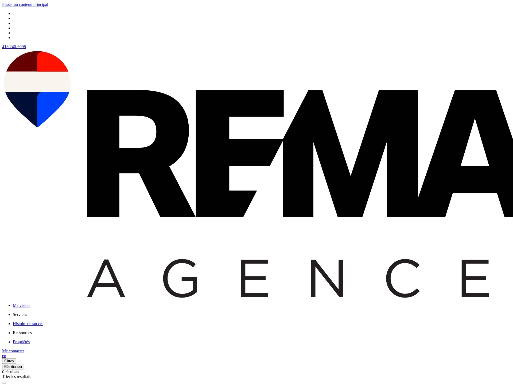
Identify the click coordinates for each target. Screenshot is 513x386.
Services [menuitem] (20, 314)
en (4, 355)
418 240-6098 (14, 46)
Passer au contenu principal (25, 4)
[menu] (262, 314)
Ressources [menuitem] (22, 332)
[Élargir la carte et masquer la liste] (4, 383)
